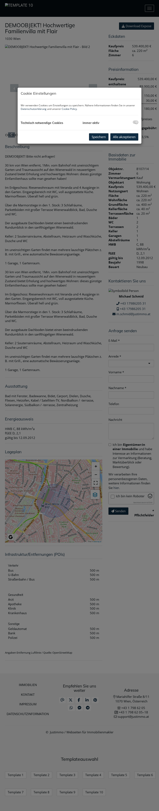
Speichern (99, 137)
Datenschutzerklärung (33, 109)
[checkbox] (135, 122)
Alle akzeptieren (124, 137)
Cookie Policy (69, 109)
